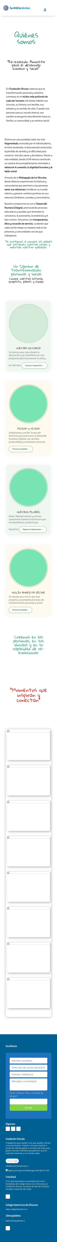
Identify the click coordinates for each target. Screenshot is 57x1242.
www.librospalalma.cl (15, 1220)
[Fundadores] (28, 909)
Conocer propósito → (21, 449)
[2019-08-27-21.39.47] (28, 767)
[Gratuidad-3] (28, 873)
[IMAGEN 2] (28, 731)
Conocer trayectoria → (34, 365)
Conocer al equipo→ (20, 610)
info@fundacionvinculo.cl (17, 1166)
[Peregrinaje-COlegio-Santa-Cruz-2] (28, 944)
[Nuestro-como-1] (28, 802)
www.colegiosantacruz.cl (17, 1209)
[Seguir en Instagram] (13, 1129)
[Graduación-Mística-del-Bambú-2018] (28, 979)
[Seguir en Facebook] (8, 1129)
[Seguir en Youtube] (18, 1129)
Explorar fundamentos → (33, 529)
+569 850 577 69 (42, 1170)
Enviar (28, 1107)
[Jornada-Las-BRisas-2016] (28, 838)
